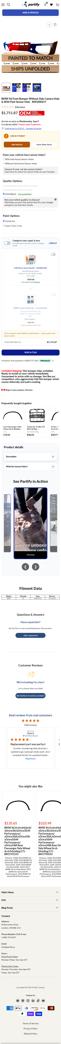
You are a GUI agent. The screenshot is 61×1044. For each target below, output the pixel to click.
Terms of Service (30, 1023)
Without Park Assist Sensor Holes (21, 163)
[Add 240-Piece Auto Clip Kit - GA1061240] (53, 254)
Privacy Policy (30, 1028)
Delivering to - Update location (23, 128)
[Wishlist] (51, 4)
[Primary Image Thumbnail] (6, 87)
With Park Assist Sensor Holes (19, 159)
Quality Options (12, 181)
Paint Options (11, 215)
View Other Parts (44, 144)
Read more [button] (31, 758)
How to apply (31, 319)
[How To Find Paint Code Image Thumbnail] (36, 87)
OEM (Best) (18, 194)
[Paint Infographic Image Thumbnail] (26, 87)
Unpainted (10, 221)
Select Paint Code (13, 226)
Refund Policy (30, 1033)
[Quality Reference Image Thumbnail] (16, 87)
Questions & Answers (30, 614)
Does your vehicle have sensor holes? (24, 155)
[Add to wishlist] (55, 24)
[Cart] (57, 4)
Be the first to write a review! (30, 695)
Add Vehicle (16, 144)
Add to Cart (30, 352)
